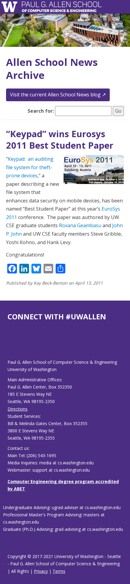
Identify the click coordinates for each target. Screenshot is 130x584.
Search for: (41, 111)
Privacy (41, 571)
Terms (59, 571)
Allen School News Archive (52, 68)
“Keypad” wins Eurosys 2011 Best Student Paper (59, 139)
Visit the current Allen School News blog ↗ (58, 94)
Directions (18, 409)
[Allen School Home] (11, 7)
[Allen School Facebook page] (9, 345)
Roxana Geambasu (80, 225)
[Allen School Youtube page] (12, 345)
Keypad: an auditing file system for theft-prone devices (30, 167)
